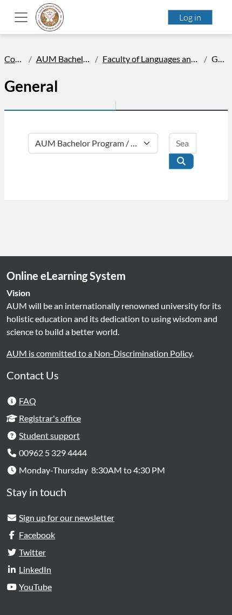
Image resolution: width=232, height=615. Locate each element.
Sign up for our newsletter (66, 517)
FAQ (27, 401)
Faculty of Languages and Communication (151, 59)
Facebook (37, 535)
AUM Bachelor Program (63, 59)
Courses (14, 59)
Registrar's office (50, 418)
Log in (190, 17)
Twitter (32, 552)
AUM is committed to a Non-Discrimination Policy (99, 353)
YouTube (35, 586)
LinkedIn (35, 569)
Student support (49, 435)
